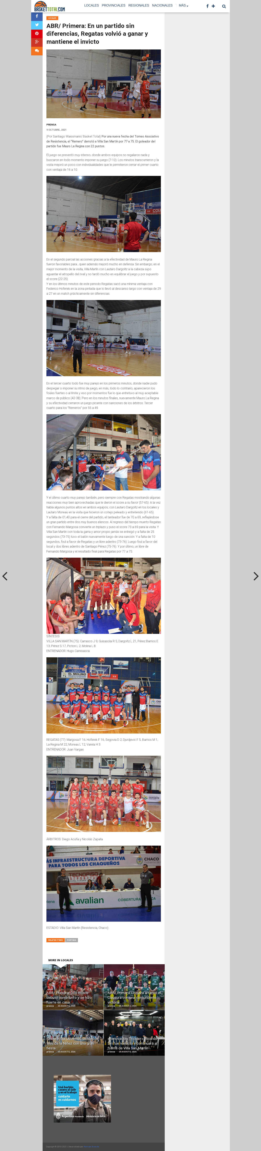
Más (182, 5)
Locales (91, 5)
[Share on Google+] (37, 42)
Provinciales (113, 5)
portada (71, 940)
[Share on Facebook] (37, 16)
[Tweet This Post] (37, 25)
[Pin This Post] (37, 34)
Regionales (138, 5)
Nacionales (162, 5)
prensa (51, 124)
